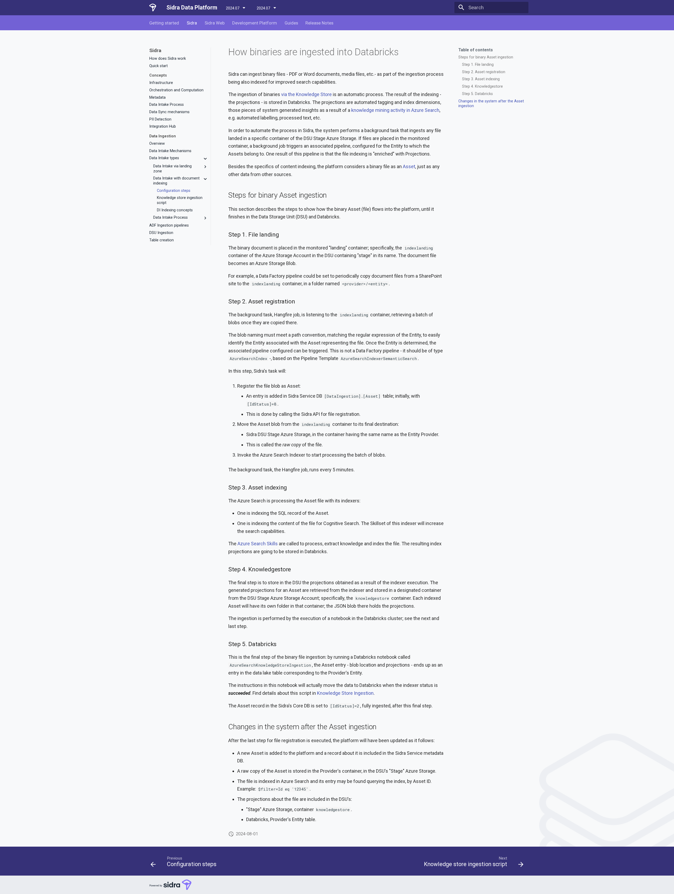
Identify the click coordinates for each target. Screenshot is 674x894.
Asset (409, 166)
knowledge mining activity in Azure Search (395, 110)
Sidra (192, 23)
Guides (291, 23)
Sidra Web (215, 23)
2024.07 (233, 8)
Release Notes (319, 23)
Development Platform (254, 23)
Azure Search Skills (257, 543)
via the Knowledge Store (306, 94)
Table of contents (475, 50)
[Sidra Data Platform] (153, 7)
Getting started (164, 23)
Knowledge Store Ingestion (345, 693)
